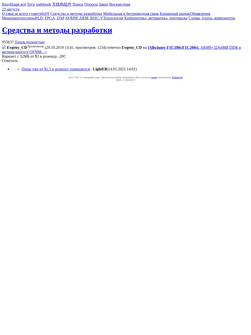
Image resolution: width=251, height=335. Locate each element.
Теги (31, 4)
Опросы (91, 4)
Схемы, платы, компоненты (211, 18)
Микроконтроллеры (18, 18)
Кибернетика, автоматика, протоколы (156, 18)
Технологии (113, 18)
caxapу (154, 77)
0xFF (45, 14)
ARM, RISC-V (91, 18)
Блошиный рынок (175, 14)
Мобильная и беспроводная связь (131, 14)
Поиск (78, 4)
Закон (103, 4)
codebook (43, 4)
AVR (69, 18)
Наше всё (18, 4)
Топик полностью (30, 42)
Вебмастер (177, 77)
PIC (76, 18)
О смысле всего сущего (21, 14)
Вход (6, 4)
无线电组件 (62, 4)
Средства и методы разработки (76, 14)
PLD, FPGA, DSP (49, 18)
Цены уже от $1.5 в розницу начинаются (56, 69)
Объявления (200, 14)
